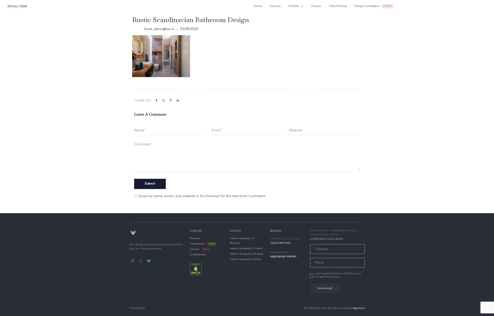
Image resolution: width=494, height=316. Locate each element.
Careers (199, 249)
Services (275, 6)
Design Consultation (373, 6)
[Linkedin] (177, 100)
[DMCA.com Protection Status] (196, 269)
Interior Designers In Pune (245, 259)
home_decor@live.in (159, 29)
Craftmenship (198, 254)
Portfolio (293, 6)
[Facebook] (156, 100)
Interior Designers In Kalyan (246, 254)
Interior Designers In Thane (246, 248)
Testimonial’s (202, 244)
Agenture (359, 308)
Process (316, 6)
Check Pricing (338, 6)
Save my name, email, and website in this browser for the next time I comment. (202, 196)
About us (195, 238)
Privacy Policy (137, 308)
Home (258, 6)
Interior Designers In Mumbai (242, 240)
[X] (163, 100)
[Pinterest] (170, 100)
